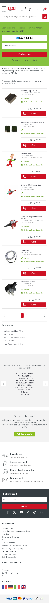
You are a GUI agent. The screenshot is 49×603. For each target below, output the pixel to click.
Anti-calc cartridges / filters (14, 331)
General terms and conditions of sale (16, 531)
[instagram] (27, 513)
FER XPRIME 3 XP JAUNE (24, 387)
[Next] (44, 315)
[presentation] (3, 383)
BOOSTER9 (24, 394)
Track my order (7, 528)
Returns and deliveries (10, 537)
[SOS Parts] (11, 9)
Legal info (5, 534)
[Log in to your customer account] (37, 9)
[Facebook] (7, 513)
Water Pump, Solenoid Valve (14, 337)
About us (5, 570)
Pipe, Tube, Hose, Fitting (13, 344)
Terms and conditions (10, 543)
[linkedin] (41, 513)
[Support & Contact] (30, 9)
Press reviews (7, 576)
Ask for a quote (24, 434)
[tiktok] (34, 513)
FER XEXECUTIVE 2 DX (24, 378)
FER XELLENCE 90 (24, 376)
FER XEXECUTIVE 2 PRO (24, 381)
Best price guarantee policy (12, 548)
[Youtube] (21, 513)
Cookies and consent (10, 554)
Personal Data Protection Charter (14, 546)
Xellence (24, 392)
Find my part (24, 54)
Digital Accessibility (9, 557)
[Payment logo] (24, 598)
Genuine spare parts (9, 551)
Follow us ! (10, 494)
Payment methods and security (14, 540)
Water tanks (8, 334)
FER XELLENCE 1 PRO (24, 374)
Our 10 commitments (10, 573)
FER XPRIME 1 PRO (24, 385)
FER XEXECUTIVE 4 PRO (24, 383)
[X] (14, 513)
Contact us (6, 567)
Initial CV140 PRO (24, 390)
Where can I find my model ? (24, 60)
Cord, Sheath (9, 341)
